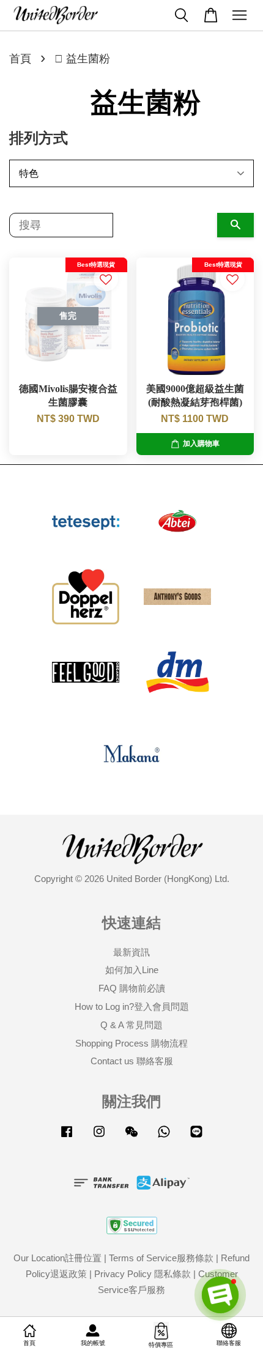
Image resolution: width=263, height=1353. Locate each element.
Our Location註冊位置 (57, 1258)
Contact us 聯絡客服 (132, 1061)
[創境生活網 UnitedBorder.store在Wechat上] (131, 1137)
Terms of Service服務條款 (161, 1258)
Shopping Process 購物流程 (131, 1043)
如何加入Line (131, 970)
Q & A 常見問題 (131, 1025)
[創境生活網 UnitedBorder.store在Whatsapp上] (163, 1137)
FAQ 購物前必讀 (131, 988)
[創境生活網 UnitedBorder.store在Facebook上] (66, 1137)
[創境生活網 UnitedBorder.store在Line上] (196, 1137)
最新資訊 (131, 952)
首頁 (20, 59)
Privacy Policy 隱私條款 (142, 1274)
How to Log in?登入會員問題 (132, 1006)
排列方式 (38, 138)
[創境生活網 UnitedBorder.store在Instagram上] (99, 1137)
